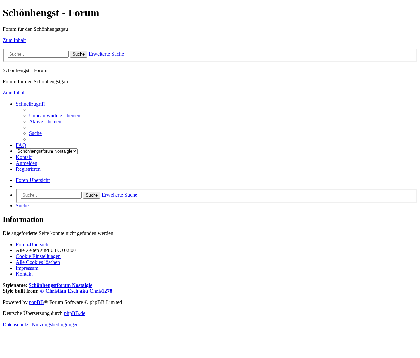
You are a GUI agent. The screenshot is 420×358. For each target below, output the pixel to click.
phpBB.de (74, 313)
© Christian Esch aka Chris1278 (76, 291)
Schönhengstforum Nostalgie (60, 285)
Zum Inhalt (14, 40)
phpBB (36, 302)
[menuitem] (54, 115)
